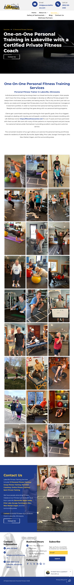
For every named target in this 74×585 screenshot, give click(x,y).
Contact (7, 513)
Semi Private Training (12, 490)
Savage (15, 503)
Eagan (15, 506)
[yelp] (34, 563)
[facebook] (27, 563)
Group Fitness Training (12, 485)
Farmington (22, 503)
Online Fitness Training (21, 487)
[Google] (40, 563)
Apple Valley (27, 500)
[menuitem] (34, 12)
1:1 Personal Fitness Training (20, 482)
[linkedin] (37, 563)
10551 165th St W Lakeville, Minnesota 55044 (14, 564)
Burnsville (18, 500)
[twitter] (31, 563)
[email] (44, 563)
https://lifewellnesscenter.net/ (31, 119)
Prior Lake (7, 503)
